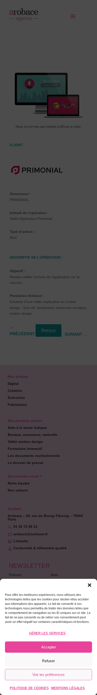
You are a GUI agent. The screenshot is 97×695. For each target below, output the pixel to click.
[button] (89, 585)
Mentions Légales (68, 688)
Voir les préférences (48, 674)
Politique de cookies (29, 688)
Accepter (48, 647)
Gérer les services (47, 633)
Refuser (48, 661)
